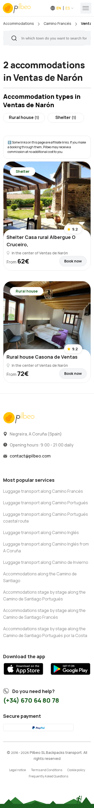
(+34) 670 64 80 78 (31, 700)
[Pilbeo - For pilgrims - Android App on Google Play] (70, 676)
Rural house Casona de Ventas (42, 357)
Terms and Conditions (46, 770)
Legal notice (17, 770)
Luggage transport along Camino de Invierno (45, 562)
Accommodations (18, 23)
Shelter (65, 117)
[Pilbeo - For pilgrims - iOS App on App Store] (23, 676)
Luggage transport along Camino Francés (43, 491)
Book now (73, 261)
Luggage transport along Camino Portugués (45, 503)
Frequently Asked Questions (48, 776)
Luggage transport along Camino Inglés (41, 532)
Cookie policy (76, 770)
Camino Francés (57, 23)
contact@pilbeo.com (30, 456)
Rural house (24, 117)
